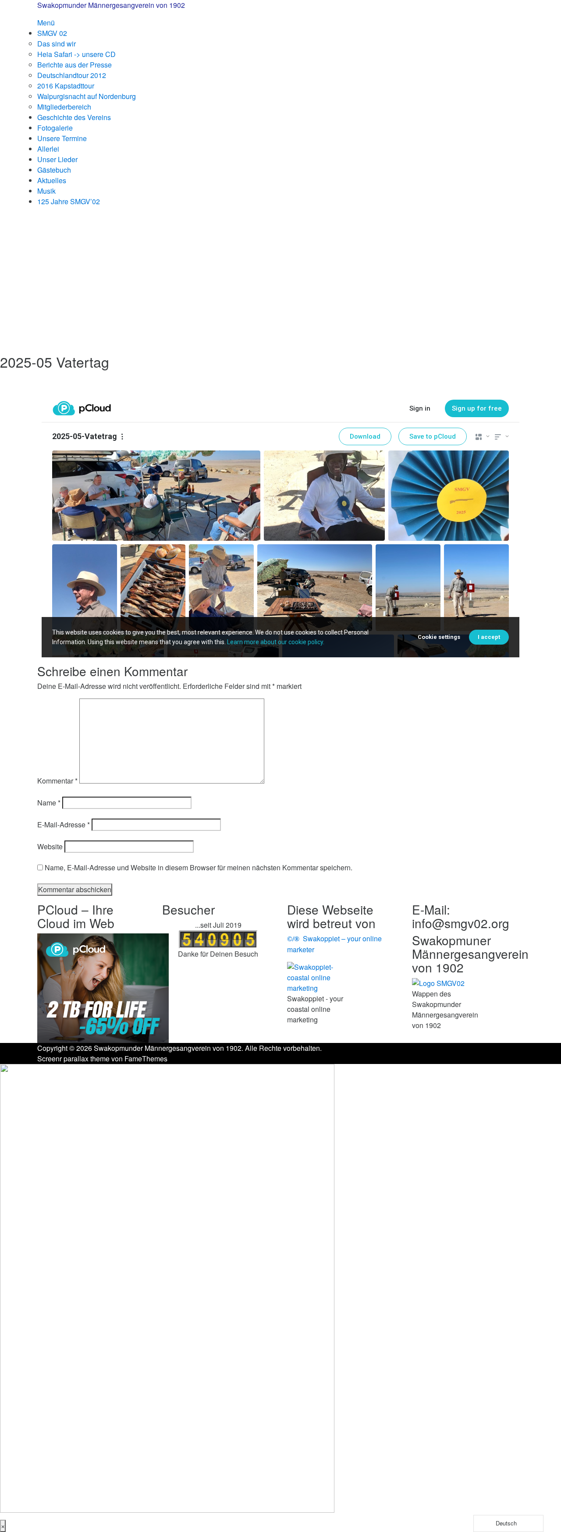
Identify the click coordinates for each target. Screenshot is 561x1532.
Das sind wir (56, 44)
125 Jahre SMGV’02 (68, 201)
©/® (293, 939)
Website (50, 846)
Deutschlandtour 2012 (71, 75)
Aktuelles (51, 180)
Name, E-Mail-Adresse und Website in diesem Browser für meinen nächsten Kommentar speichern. (198, 867)
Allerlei (48, 149)
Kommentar (57, 781)
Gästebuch (54, 170)
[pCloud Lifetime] (103, 987)
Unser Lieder (57, 159)
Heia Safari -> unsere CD (76, 54)
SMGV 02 (52, 33)
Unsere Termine (62, 138)
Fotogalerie (55, 128)
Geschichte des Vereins (74, 117)
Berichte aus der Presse (74, 65)
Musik (46, 191)
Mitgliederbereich (64, 107)
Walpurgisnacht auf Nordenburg (86, 96)
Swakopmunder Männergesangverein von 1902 (111, 5)
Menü (46, 23)
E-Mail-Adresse (63, 824)
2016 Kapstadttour (65, 86)
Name (48, 803)
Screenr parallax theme (73, 1058)
